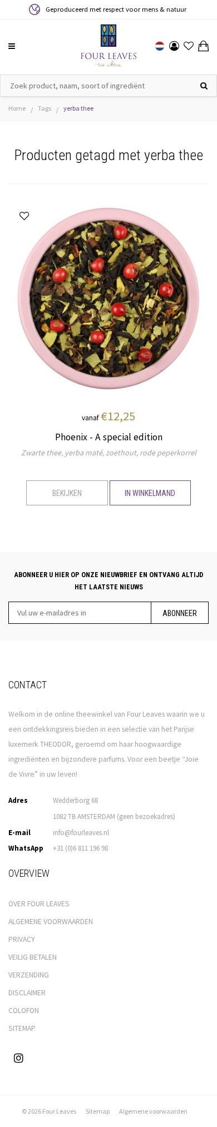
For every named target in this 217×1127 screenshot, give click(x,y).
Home (17, 108)
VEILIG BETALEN (32, 957)
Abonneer (179, 613)
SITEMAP (22, 1028)
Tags (44, 108)
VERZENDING (28, 975)
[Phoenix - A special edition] (108, 297)
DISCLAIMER (27, 992)
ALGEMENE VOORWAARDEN (50, 921)
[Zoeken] (203, 85)
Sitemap (98, 1111)
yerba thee (78, 108)
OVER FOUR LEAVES (39, 903)
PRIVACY (21, 939)
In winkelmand (150, 493)
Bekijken (67, 493)
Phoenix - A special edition (108, 437)
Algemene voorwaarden (153, 1111)
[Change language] (160, 46)
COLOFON (23, 1010)
